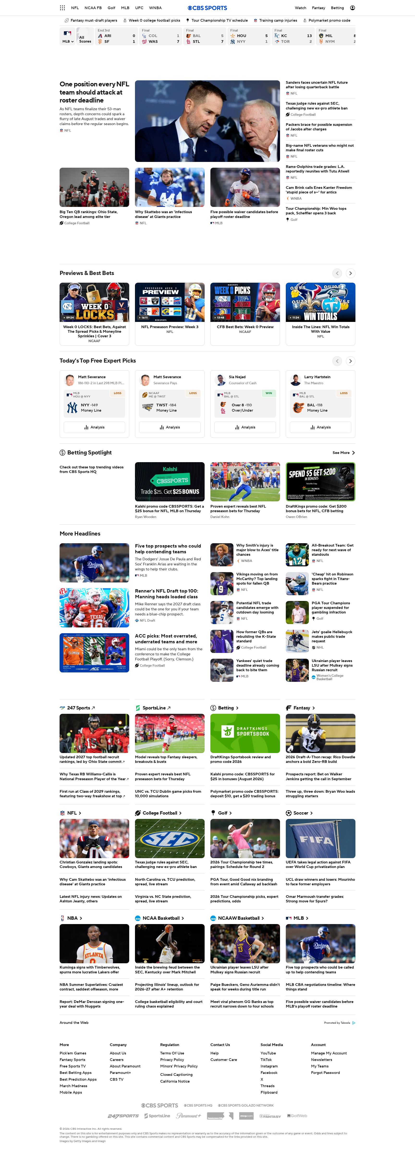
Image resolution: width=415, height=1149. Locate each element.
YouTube (268, 998)
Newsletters (321, 1004)
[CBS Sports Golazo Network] (246, 1050)
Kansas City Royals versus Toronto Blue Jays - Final (293, 36)
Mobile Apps (71, 1037)
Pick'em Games (73, 998)
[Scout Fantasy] (270, 1061)
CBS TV (116, 1024)
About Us (118, 998)
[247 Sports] (123, 1060)
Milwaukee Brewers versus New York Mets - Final (337, 36)
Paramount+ (120, 1017)
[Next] (350, 218)
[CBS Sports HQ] (198, 1050)
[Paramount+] (188, 1060)
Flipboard (269, 1037)
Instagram (269, 1011)
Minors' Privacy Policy (179, 1011)
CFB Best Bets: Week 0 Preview (245, 259)
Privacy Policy (172, 1004)
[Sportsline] (157, 1060)
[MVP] (246, 1059)
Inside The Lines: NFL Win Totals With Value (320, 259)
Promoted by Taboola (337, 968)
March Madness (73, 1031)
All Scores (85, 36)
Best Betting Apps (76, 1017)
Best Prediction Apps (78, 1024)
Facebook (269, 1017)
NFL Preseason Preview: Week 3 (170, 259)
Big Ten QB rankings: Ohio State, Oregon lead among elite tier (94, 174)
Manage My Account (329, 998)
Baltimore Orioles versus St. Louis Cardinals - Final (204, 36)
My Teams (320, 1011)
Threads (268, 1031)
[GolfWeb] (297, 1061)
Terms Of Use (172, 998)
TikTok (266, 1004)
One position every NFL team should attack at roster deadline (170, 99)
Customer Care (223, 1004)
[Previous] (337, 218)
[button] (62, 8)
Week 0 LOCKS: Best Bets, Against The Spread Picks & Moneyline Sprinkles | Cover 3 (94, 259)
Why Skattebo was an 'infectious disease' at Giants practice (170, 174)
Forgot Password (325, 1017)
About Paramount (125, 1011)
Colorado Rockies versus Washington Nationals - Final (160, 36)
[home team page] (72, 348)
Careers (116, 1004)
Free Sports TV (73, 1011)
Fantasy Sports (72, 1004)
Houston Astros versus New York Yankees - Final (249, 36)
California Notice (175, 1026)
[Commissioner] (220, 1059)
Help (214, 998)
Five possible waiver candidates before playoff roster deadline (245, 174)
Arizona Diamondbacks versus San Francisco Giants (116, 36)
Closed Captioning (176, 1019)
